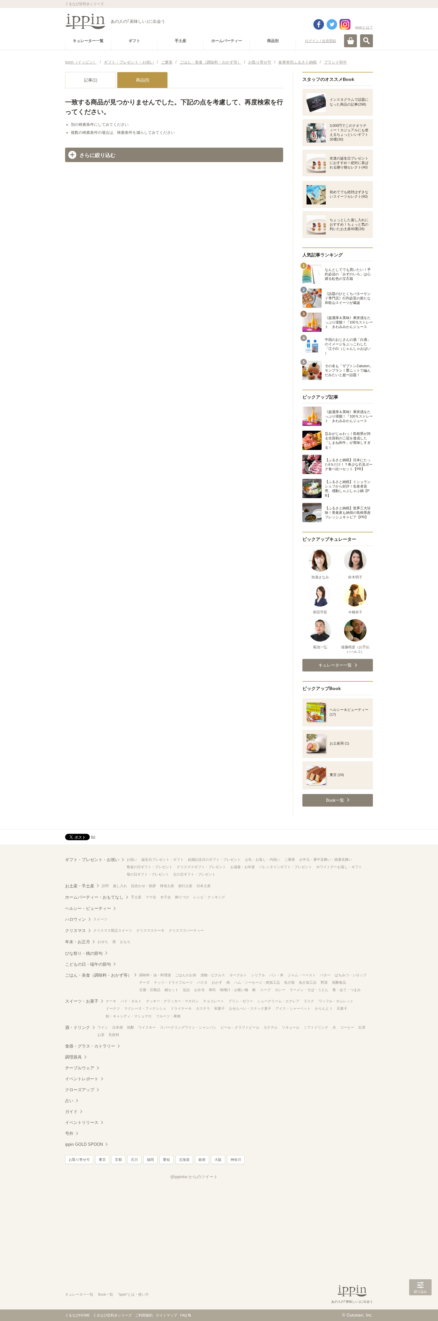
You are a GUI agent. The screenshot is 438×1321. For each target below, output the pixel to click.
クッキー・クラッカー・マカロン (172, 1001)
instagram (345, 24)
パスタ (202, 982)
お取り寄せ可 (79, 1159)
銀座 (202, 1159)
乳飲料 (114, 1035)
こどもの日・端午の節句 (88, 964)
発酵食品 (339, 982)
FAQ (183, 1315)
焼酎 (130, 1027)
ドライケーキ (181, 1008)
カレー (280, 990)
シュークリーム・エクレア (278, 1001)
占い (69, 1100)
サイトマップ (166, 1315)
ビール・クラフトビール (240, 1027)
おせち (102, 942)
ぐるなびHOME (77, 1315)
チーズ (144, 982)
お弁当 (199, 990)
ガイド (71, 1111)
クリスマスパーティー (186, 930)
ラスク (309, 1001)
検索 (366, 40)
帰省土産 (167, 886)
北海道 (184, 1159)
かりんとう (324, 1008)
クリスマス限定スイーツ (112, 930)
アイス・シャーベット (293, 1008)
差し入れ (120, 886)
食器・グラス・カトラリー (90, 1046)
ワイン (102, 1027)
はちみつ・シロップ (350, 975)
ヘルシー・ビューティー (88, 908)
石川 (134, 1159)
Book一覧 (105, 1294)
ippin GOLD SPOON (84, 1144)
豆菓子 (342, 1008)
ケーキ (111, 1001)
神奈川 (236, 1159)
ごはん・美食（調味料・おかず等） (98, 975)
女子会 (165, 897)
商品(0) (142, 80)
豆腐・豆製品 (149, 990)
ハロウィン (75, 919)
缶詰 (186, 990)
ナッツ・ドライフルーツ (173, 982)
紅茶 (362, 1027)
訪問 (105, 886)
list (93, 837)
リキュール (290, 1027)
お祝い (132, 859)
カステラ (203, 1008)
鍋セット (171, 990)
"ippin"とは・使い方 (133, 1294)
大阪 (218, 1159)
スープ (265, 990)
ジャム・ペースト (302, 975)
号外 (69, 1133)
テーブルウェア (79, 1068)
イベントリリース (81, 1122)
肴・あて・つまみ (347, 990)
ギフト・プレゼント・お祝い (92, 859)
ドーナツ (113, 1008)
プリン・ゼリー (240, 1001)
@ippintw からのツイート (194, 1176)
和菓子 (219, 1008)
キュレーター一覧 (79, 1294)
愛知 (166, 1159)
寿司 (212, 990)
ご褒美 (289, 859)
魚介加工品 (307, 982)
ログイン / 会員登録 (320, 41)
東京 (102, 1159)
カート (350, 40)
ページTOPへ (420, 1307)
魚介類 (289, 982)
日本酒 (117, 1027)
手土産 (136, 897)
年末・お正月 (77, 941)
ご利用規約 (144, 1315)
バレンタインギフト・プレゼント (285, 867)
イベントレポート (81, 1078)
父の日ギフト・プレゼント (194, 874)
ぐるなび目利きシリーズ (112, 1315)
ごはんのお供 (185, 975)
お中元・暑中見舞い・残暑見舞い (325, 859)
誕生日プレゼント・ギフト (162, 859)
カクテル (271, 1027)
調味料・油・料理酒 (155, 975)
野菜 (324, 982)
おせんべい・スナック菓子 (250, 1008)
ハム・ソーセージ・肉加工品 (257, 982)
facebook (318, 24)
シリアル (258, 975)
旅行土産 (185, 886)
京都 (118, 1159)
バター (325, 975)
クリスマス (75, 930)
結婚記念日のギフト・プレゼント (214, 859)
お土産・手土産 (79, 886)
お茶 (101, 1035)
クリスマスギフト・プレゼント (201, 867)
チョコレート (213, 1001)
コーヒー (347, 1027)
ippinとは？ (364, 27)
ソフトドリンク (316, 1027)
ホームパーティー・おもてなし (94, 897)
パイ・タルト (131, 1001)
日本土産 (204, 886)
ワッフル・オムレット (336, 1001)
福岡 (150, 1159)
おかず (217, 982)
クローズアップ (79, 1089)
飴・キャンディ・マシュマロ (129, 1016)
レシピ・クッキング (209, 897)
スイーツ (100, 919)
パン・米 (276, 975)
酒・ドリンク (77, 1027)
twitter (331, 24)
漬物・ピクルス (212, 975)
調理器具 (73, 1057)
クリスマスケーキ (150, 930)
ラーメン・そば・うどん (309, 990)
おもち (125, 942)
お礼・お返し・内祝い (262, 859)
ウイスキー (147, 1027)
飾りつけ (182, 897)
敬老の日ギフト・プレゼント (150, 867)
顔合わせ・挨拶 (143, 886)
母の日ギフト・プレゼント (148, 874)
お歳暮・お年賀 (242, 867)
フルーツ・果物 (168, 1016)
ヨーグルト (238, 975)
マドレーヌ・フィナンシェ (145, 1008)
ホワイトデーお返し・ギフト (339, 867)
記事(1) (90, 80)
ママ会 (151, 897)
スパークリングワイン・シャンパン (188, 1027)
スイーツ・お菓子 (81, 1001)
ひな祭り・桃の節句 (84, 953)
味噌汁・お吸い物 (234, 990)
